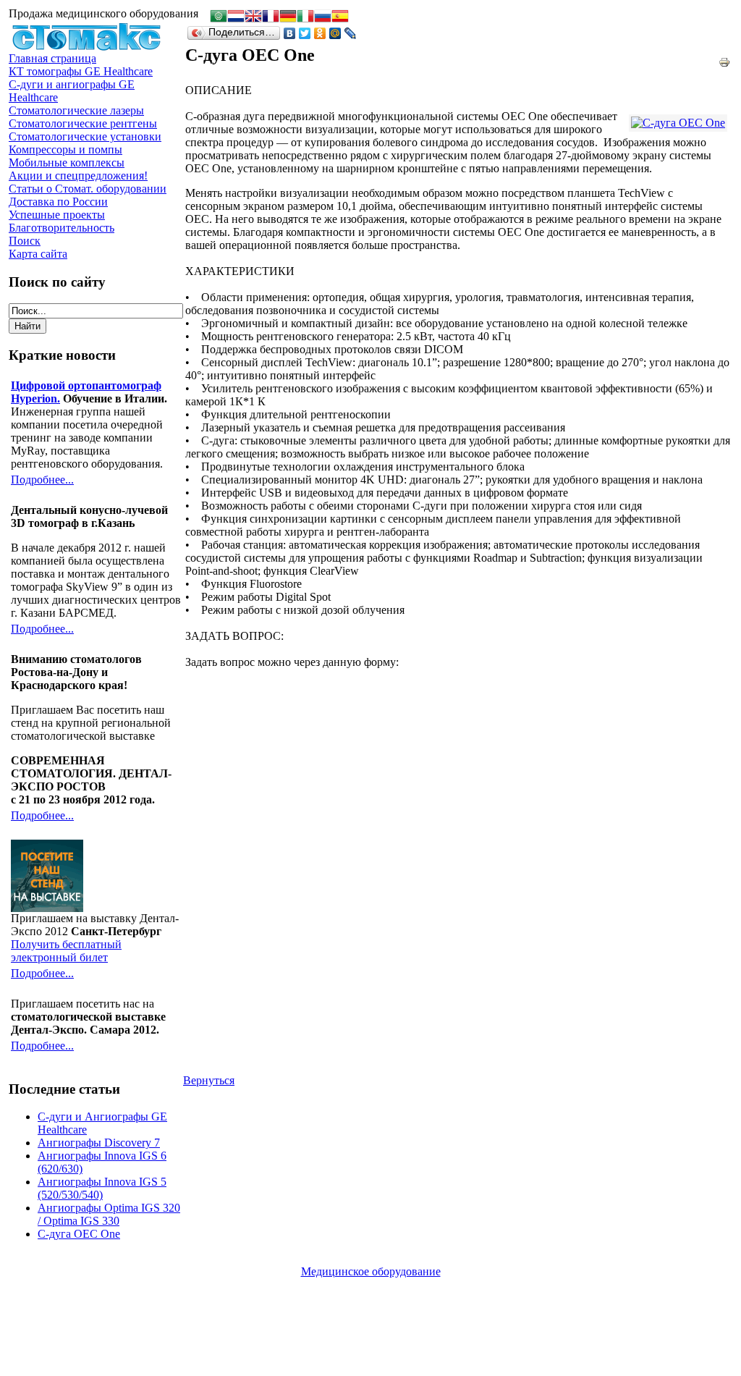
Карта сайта (38, 254)
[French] (270, 17)
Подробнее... (42, 479)
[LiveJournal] (350, 33)
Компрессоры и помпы (65, 149)
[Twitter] (305, 33)
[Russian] (322, 17)
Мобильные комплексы (66, 162)
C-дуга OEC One (79, 1234)
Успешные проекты (57, 214)
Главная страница (52, 58)
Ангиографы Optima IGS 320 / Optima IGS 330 (109, 1214)
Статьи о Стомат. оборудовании (87, 188)
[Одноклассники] (320, 33)
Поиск (25, 241)
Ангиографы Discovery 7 (99, 1142)
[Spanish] (340, 17)
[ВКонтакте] (289, 33)
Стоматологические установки (85, 136)
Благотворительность (61, 227)
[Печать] (724, 58)
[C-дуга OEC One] (678, 123)
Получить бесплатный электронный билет (66, 950)
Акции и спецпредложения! (78, 175)
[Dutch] (236, 17)
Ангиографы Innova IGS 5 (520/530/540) (102, 1188)
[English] (253, 17)
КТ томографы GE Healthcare (81, 71)
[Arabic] (218, 17)
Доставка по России (58, 201)
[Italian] (305, 17)
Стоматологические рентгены (83, 123)
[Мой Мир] (335, 33)
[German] (288, 17)
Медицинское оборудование (371, 1271)
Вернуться (208, 1080)
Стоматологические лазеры (76, 110)
